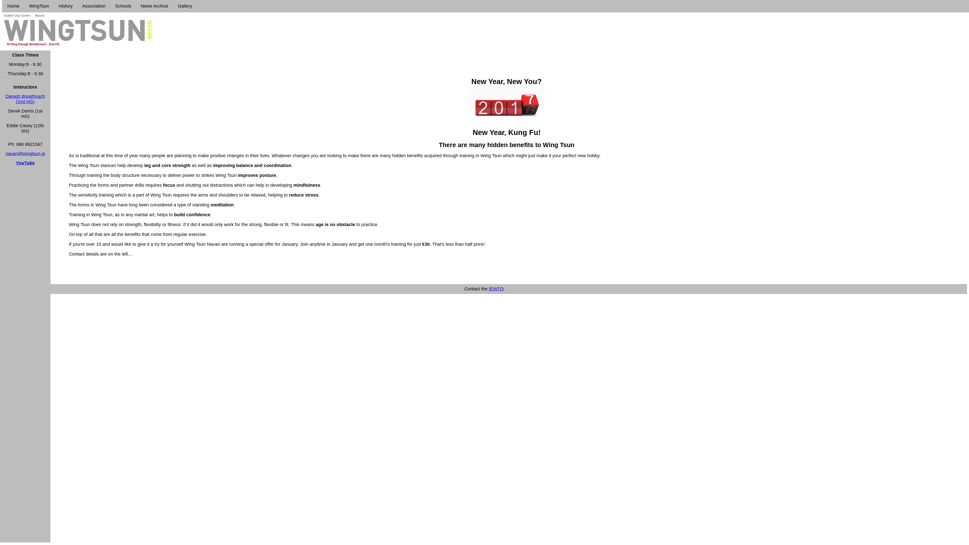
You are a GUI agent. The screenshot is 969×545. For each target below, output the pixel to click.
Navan (39, 15)
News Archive (154, 6)
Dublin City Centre (16, 15)
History (65, 6)
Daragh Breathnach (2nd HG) (25, 99)
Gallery (184, 6)
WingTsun (38, 6)
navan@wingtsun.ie (25, 153)
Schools (122, 6)
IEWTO (496, 288)
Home (12, 6)
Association (93, 6)
